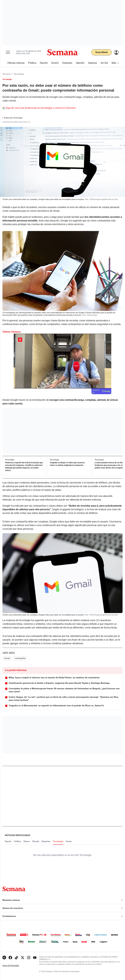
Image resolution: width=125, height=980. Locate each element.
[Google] (4, 957)
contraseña (20, 658)
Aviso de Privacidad (13, 965)
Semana (6, 74)
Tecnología (19, 74)
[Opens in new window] (10, 957)
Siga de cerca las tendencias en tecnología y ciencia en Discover (40, 108)
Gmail (7, 658)
